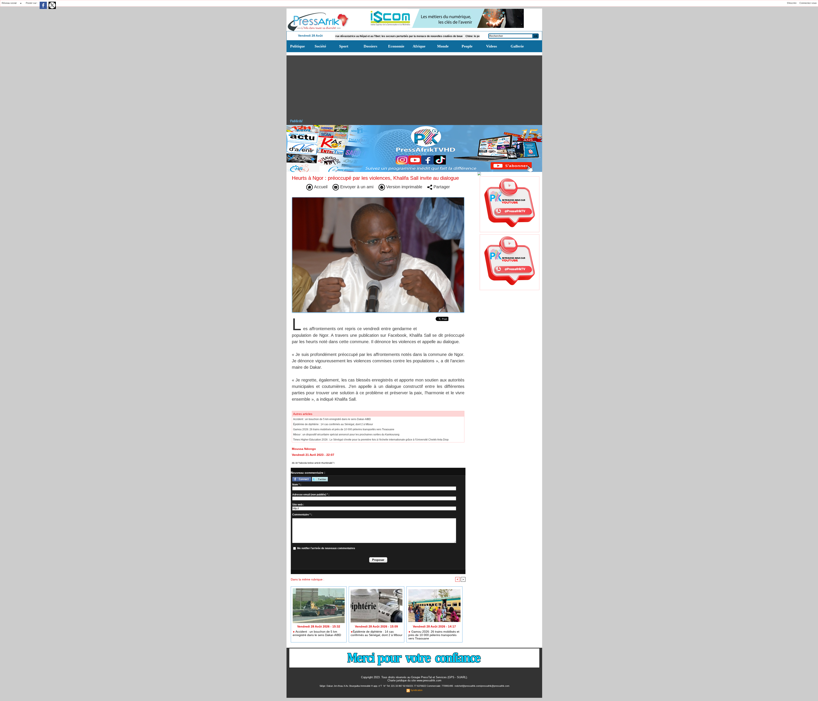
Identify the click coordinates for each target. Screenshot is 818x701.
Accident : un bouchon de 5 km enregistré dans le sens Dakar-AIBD (332, 419)
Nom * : (296, 484)
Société (320, 46)
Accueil (320, 186)
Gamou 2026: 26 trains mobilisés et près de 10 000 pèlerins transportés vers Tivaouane (343, 429)
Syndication (416, 690)
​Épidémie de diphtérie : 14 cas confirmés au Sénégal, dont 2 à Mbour (333, 424)
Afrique (419, 46)
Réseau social (9, 3)
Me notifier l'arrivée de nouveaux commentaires (326, 548)
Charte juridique (397, 680)
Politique (297, 46)
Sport (343, 46)
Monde (443, 46)
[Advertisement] (416, 85)
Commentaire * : (302, 514)
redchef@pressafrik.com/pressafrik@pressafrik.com (482, 686)
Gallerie (517, 46)
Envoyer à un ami (356, 186)
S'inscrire (791, 3)
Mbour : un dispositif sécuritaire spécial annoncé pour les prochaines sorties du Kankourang (346, 434)
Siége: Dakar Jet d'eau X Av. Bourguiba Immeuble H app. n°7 (351, 686)
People (467, 46)
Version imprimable (403, 186)
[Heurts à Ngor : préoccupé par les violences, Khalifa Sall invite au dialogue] (378, 198)
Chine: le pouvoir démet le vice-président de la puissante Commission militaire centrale (479, 36)
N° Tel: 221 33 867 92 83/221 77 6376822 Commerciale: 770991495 (418, 686)
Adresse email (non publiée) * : (310, 494)
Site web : (298, 504)
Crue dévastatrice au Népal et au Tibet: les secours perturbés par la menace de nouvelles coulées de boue (358, 36)
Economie (396, 46)
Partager (441, 186)
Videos (491, 46)
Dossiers (370, 46)
